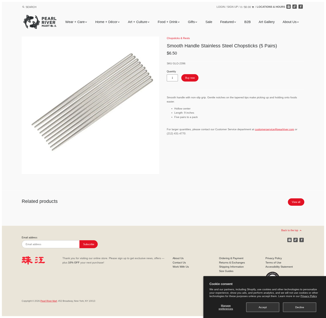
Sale (208, 22)
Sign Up (232, 6)
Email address (29, 237)
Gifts (191, 22)
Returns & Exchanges (232, 262)
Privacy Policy (309, 296)
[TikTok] (294, 7)
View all (296, 202)
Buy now (190, 77)
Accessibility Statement (279, 266)
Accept (263, 307)
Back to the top (290, 230)
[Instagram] (288, 7)
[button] (90, 105)
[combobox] (36, 7)
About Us (290, 22)
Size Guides (226, 271)
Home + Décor (106, 22)
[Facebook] (300, 7)
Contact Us (179, 262)
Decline (299, 307)
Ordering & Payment (231, 258)
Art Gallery (267, 22)
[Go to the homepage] (39, 18)
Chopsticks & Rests (178, 38)
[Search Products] (23, 7)
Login (221, 6)
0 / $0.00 (246, 6)
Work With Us (181, 266)
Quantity (171, 71)
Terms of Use (273, 262)
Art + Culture (137, 22)
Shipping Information (231, 266)
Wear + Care (75, 22)
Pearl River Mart (48, 301)
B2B (247, 22)
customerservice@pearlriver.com (274, 129)
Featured (227, 22)
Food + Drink (167, 22)
